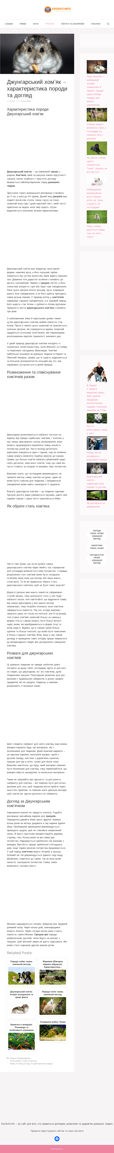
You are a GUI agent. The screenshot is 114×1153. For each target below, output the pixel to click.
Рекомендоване (23, 1058)
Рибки (23, 24)
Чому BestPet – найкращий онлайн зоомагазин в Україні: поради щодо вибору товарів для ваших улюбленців (95, 90)
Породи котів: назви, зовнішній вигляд (97, 559)
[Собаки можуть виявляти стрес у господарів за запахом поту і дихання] (97, 115)
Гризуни (49, 24)
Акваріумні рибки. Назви (97, 546)
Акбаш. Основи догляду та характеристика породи (31, 1064)
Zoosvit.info (58, 1149)
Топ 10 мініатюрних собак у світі (97, 430)
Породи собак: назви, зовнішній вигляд (97, 535)
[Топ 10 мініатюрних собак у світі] (97, 419)
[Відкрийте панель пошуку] (108, 24)
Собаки (9, 24)
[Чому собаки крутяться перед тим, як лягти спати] (97, 217)
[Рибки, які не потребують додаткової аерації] (97, 443)
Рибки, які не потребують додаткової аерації (97, 456)
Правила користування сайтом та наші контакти (57, 1130)
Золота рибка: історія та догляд (23, 1061)
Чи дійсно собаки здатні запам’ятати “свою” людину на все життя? (97, 164)
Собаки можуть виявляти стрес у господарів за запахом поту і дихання (96, 131)
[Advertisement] (37, 144)
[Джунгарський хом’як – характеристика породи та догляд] (97, 469)
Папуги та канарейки (72, 24)
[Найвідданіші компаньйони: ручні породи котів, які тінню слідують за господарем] (97, 181)
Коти (35, 24)
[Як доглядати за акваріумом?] (97, 495)
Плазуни (95, 24)
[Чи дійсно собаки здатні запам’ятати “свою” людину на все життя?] (97, 149)
